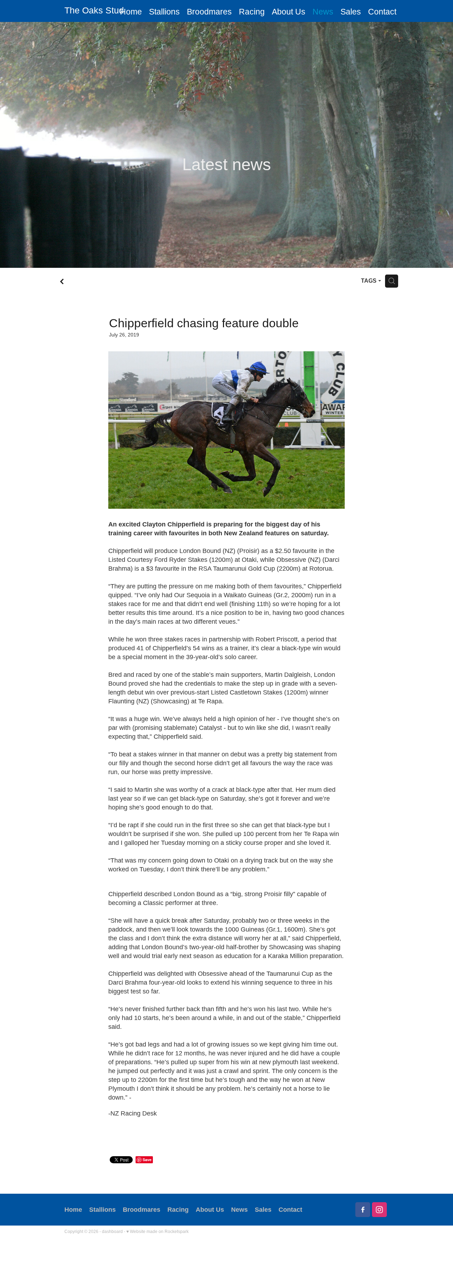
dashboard (112, 1231)
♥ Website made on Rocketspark (157, 1231)
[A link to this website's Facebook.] (362, 1209)
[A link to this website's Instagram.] (379, 1209)
